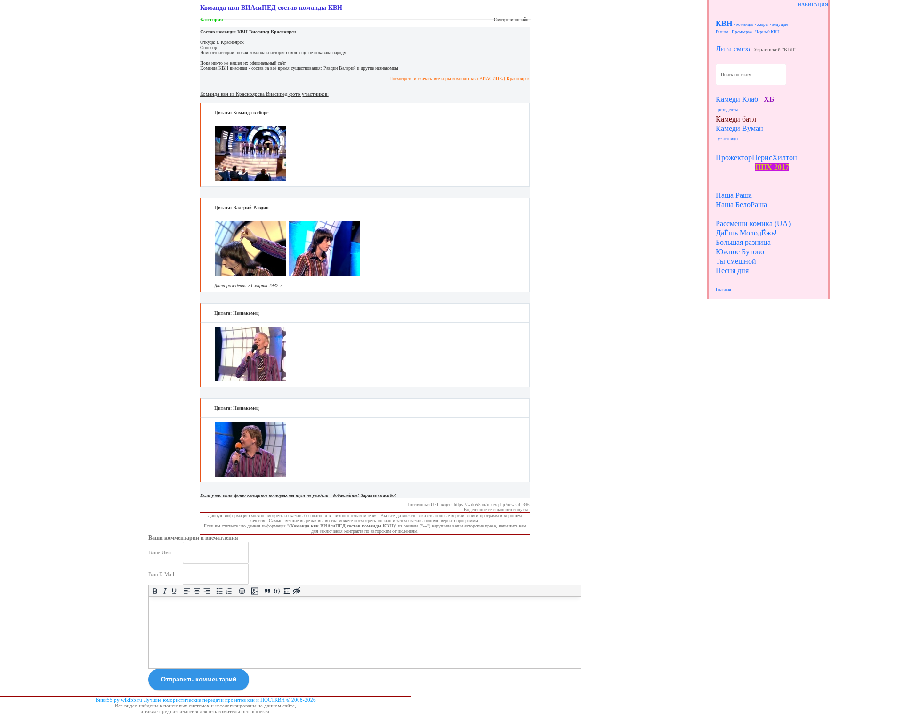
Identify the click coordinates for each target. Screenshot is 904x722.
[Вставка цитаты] (267, 591)
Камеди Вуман (739, 128)
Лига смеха (734, 49)
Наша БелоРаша (741, 205)
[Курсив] (165, 591)
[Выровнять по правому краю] (206, 591)
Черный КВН (767, 32)
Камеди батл (736, 119)
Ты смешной (736, 261)
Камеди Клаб (737, 99)
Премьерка (742, 32)
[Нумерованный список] (229, 591)
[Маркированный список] (219, 591)
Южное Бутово (740, 252)
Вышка (722, 32)
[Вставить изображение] (254, 591)
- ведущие (779, 24)
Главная (723, 289)
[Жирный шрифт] (155, 591)
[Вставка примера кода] (277, 591)
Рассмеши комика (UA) (753, 223)
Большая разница (743, 242)
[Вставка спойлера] (287, 591)
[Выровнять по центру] (197, 591)
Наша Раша (734, 195)
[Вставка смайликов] (242, 591)
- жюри (761, 24)
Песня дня (732, 271)
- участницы (727, 139)
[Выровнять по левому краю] (187, 591)
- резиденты (727, 109)
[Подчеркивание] (174, 591)
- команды (743, 24)
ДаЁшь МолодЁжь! (746, 233)
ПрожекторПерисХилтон (756, 158)
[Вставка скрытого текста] (296, 591)
